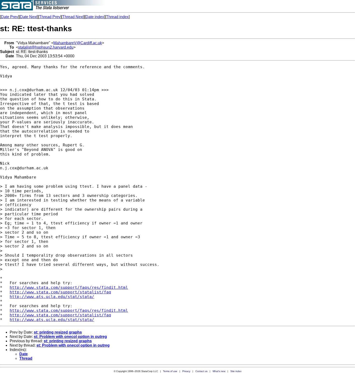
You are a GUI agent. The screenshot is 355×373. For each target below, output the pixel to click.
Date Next (28, 17)
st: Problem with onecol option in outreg (70, 337)
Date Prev (9, 17)
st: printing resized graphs (58, 332)
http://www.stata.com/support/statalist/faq (60, 292)
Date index (94, 17)
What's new (219, 371)
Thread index (117, 17)
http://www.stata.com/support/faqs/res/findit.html (69, 287)
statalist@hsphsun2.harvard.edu (45, 47)
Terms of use (170, 371)
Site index (235, 371)
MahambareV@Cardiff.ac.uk (77, 43)
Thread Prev (49, 17)
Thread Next (73, 17)
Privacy (186, 371)
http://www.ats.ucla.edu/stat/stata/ (52, 296)
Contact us (201, 371)
